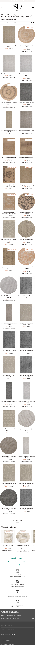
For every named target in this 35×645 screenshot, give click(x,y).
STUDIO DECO (7, 644)
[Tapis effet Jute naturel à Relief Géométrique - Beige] (9, 473)
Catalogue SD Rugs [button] (8, 629)
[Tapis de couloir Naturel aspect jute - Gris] (9, 391)
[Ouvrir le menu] (3, 7)
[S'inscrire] (32, 618)
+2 (12, 50)
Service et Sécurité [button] (8, 634)
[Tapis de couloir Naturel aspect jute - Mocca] (9, 312)
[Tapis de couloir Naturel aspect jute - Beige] (9, 119)
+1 (29, 52)
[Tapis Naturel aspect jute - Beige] (9, 34)
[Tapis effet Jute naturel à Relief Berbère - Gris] (9, 340)
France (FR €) (7, 640)
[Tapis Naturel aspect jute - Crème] (9, 63)
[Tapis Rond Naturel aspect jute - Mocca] (9, 445)
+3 (12, 163)
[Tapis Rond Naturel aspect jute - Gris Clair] (9, 285)
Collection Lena (8, 527)
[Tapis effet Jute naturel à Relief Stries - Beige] (9, 418)
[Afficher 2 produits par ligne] (33, 22)
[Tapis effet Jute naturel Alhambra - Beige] (9, 229)
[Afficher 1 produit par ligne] (31, 22)
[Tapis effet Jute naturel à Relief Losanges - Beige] (9, 364)
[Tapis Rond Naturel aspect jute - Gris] (9, 497)
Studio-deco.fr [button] (6, 625)
